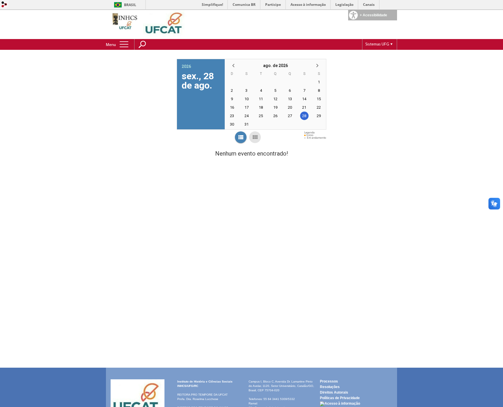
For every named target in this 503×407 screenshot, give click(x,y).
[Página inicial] (125, 24)
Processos (329, 381)
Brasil (130, 4)
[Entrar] (4, 5)
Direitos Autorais (334, 392)
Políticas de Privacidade (340, 398)
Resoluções (330, 387)
